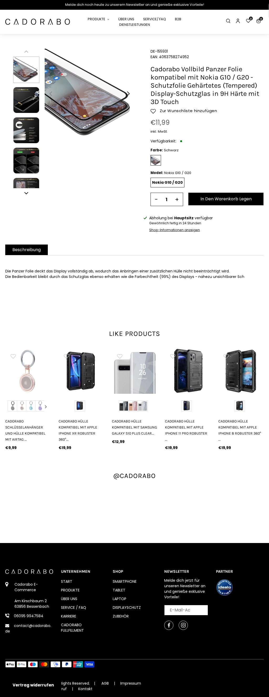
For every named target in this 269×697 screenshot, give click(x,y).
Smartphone (125, 581)
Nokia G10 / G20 (167, 182)
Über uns (69, 598)
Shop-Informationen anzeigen (174, 230)
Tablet (119, 590)
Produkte (70, 590)
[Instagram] (183, 625)
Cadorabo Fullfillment (72, 627)
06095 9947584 (28, 616)
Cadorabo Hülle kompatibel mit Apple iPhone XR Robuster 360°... (78, 430)
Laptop (119, 598)
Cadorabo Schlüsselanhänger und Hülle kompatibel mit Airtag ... (25, 430)
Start (66, 581)
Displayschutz (127, 607)
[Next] (128, 94)
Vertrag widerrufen (33, 685)
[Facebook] (168, 625)
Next (45, 406)
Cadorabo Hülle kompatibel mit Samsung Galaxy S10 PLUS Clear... (134, 427)
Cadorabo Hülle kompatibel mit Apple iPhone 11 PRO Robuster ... (186, 430)
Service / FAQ (73, 607)
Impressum (130, 683)
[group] (28, 371)
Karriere (68, 616)
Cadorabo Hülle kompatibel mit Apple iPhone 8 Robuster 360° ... (239, 430)
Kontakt (85, 688)
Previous (10, 406)
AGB (105, 683)
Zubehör (121, 616)
